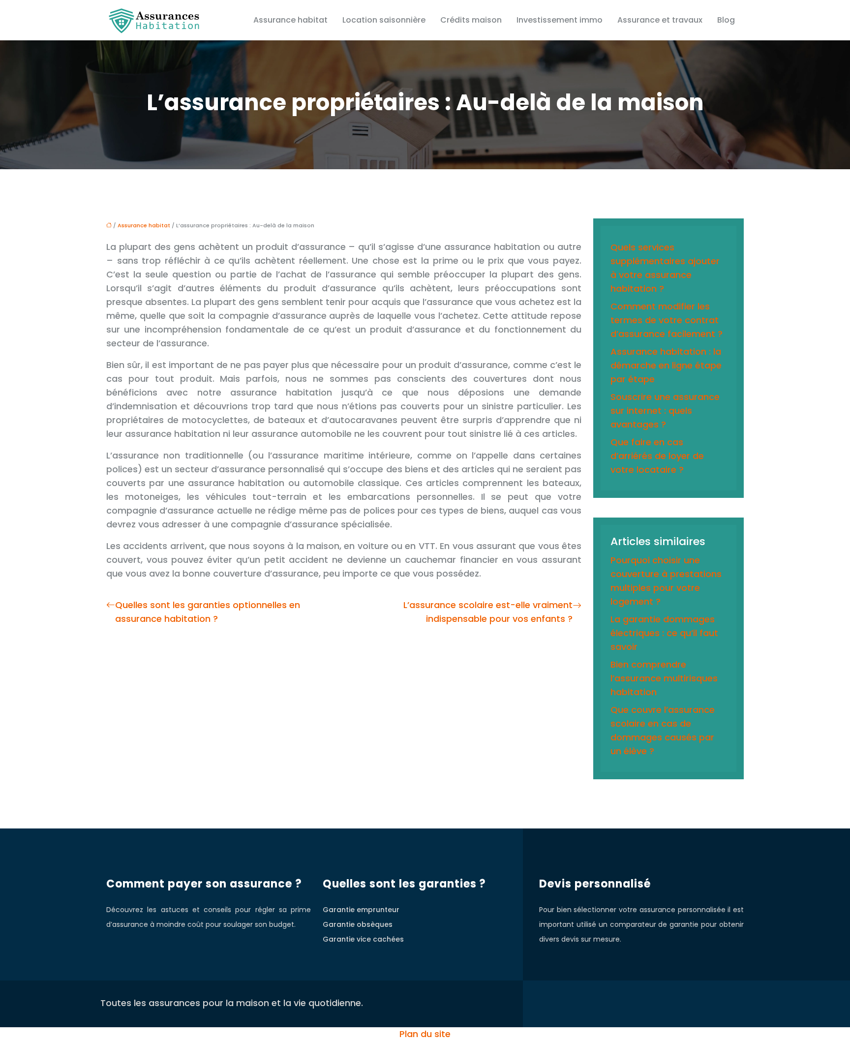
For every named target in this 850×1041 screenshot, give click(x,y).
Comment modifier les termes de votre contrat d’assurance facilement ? (666, 320)
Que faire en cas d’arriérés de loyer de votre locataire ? (657, 456)
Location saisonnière (383, 20)
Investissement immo (559, 20)
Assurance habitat (290, 20)
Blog (726, 20)
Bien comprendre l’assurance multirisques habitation (664, 678)
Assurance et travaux (659, 20)
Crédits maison (471, 20)
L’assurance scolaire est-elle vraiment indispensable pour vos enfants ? (488, 612)
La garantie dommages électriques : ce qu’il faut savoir (664, 633)
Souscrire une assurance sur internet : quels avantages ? (665, 410)
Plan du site (425, 1034)
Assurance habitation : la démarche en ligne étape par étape (666, 365)
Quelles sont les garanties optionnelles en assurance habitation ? (207, 612)
